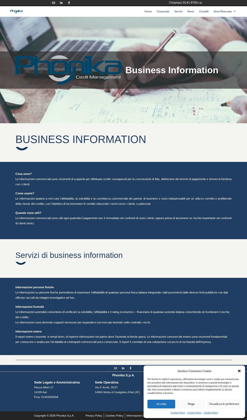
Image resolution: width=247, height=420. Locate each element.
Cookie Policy (178, 412)
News (190, 11)
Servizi (178, 11)
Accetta (161, 404)
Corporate (163, 11)
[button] (239, 371)
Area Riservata (223, 11)
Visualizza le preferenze (224, 404)
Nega (191, 404)
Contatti (204, 11)
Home (148, 11)
